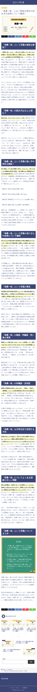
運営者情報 (4, 678)
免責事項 (25, 687)
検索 (4, 659)
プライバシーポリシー (15, 687)
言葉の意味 (4, 7)
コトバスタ (18, 2)
